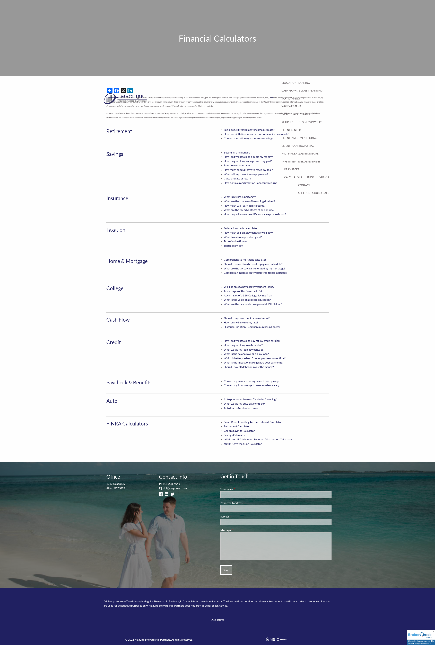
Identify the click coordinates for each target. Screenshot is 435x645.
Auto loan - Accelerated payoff (241, 408)
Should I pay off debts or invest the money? (249, 366)
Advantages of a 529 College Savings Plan (248, 295)
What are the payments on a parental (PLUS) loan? (253, 304)
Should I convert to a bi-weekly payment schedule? (253, 264)
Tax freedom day (233, 245)
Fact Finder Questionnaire (300, 153)
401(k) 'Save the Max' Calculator (243, 443)
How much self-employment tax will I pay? (248, 232)
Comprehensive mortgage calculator (245, 259)
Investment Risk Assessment (301, 161)
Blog (310, 177)
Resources (291, 169)
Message (237, 530)
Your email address (243, 502)
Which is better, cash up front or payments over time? (254, 358)
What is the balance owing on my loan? (246, 353)
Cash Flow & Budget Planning (302, 90)
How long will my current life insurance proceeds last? (255, 214)
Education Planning (296, 82)
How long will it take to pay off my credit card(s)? (252, 340)
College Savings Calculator (239, 430)
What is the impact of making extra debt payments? (253, 362)
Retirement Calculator (237, 426)
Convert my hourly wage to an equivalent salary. (252, 385)
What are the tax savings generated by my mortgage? (254, 268)
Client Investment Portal (299, 137)
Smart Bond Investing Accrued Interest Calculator (253, 422)
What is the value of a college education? (247, 299)
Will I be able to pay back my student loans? (249, 286)
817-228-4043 (171, 483)
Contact (304, 185)
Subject (237, 516)
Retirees (287, 122)
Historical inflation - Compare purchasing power (252, 326)
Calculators (293, 177)
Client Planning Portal (298, 145)
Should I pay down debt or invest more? (246, 318)
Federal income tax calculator (241, 228)
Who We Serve (291, 106)
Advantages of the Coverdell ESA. (243, 291)
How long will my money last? (241, 322)
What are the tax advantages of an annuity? (249, 209)
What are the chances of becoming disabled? (249, 201)
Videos (324, 177)
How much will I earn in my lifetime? (244, 205)
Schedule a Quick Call (313, 192)
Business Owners (310, 122)
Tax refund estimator (236, 241)
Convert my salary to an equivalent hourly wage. (252, 381)
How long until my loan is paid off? (243, 345)
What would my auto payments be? (244, 403)
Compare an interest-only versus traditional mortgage (255, 272)
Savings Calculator (234, 435)
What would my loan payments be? (244, 349)
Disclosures (217, 619)
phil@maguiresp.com (174, 488)
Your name (238, 489)
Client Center (291, 129)
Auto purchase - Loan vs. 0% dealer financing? (250, 399)
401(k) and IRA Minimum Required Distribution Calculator (258, 439)
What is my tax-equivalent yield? (243, 237)
